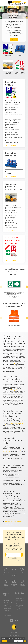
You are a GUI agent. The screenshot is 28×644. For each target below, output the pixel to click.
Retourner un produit (20, 598)
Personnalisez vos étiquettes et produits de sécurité (14, 574)
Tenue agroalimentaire (11, 215)
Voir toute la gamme (10, 145)
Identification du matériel (8, 613)
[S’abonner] (21, 555)
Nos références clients (8, 602)
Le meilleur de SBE (7, 612)
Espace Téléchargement (20, 600)
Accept (4, 640)
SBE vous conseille (7, 608)
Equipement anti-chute (11, 223)
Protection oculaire (10, 210)
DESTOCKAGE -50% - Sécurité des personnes (20, 73)
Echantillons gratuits (22, 573)
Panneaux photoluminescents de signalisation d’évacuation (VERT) (13, 115)
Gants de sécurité (9, 218)
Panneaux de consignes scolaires (13, 135)
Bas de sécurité (9, 225)
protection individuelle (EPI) (10, 363)
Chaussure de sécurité (11, 227)
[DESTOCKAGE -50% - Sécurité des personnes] (20, 65)
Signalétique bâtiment (8, 56)
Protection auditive (10, 217)
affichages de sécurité (16, 390)
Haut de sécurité (9, 222)
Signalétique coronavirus (11, 142)
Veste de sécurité (9, 220)
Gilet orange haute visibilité (14, 325)
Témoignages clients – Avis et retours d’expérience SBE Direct (8, 605)
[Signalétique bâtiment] (8, 48)
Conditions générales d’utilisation (19, 606)
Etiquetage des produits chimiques (13, 521)
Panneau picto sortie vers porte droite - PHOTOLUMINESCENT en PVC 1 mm (14, 294)
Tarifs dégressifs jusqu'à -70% (6, 573)
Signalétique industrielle (20, 56)
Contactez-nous (6, 598)
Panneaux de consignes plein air (13, 140)
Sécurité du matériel (7, 615)
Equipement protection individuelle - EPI (8, 73)
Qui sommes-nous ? (7, 600)
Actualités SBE (6, 610)
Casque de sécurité (10, 208)
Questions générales (19, 596)
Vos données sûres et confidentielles (19, 609)
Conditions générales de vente (20, 603)
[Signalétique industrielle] (20, 48)
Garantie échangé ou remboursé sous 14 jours (6, 586)
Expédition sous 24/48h (14, 585)
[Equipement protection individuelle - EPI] (8, 65)
